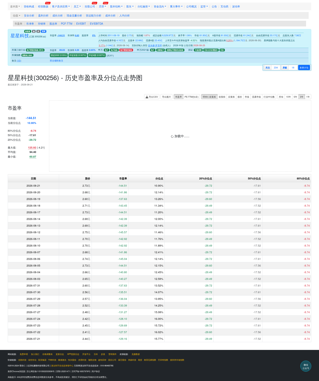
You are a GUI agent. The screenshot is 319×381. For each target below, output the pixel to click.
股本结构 (115, 6)
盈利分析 (43, 15)
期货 (140, 359)
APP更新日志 (73, 354)
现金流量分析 (74, 15)
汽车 (222, 50)
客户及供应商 (60, 6)
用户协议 (96, 371)
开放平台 (86, 354)
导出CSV (153, 96)
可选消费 (198, 50)
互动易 (224, 6)
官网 (43, 31)
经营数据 (43, 6)
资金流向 (159, 6)
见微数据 (136, 354)
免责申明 (24, 354)
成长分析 (57, 15)
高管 (101, 6)
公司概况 (191, 6)
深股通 (27, 31)
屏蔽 (285, 67)
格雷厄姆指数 (150, 359)
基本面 (14, 6)
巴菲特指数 (163, 359)
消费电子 (160, 50)
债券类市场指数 (177, 359)
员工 (76, 6)
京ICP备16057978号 (81, 371)
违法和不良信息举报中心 (62, 365)
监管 (203, 6)
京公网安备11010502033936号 (41, 371)
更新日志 (60, 354)
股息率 (53, 23)
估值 (15, 15)
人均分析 (124, 15)
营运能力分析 (93, 15)
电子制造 (114, 50)
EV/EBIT (81, 23)
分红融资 (143, 6)
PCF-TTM (66, 23)
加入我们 (35, 354)
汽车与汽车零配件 (211, 50)
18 (293, 67)
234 (276, 67)
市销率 (42, 23)
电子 (106, 50)
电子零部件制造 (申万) (35, 50)
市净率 (30, 23)
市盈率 (18, 23)
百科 (96, 354)
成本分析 (110, 15)
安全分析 (29, 15)
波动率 (236, 6)
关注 (267, 67)
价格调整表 (47, 354)
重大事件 (175, 6)
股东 (128, 6)
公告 (214, 6)
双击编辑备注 (56, 60)
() (63, 55)
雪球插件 (112, 354)
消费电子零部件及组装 (175, 50)
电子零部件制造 (126, 50)
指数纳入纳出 (27, 55)
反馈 (103, 354)
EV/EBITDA (96, 23)
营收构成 (29, 6)
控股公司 (90, 6)
